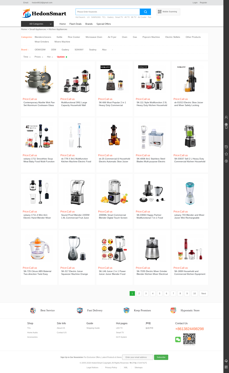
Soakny (92, 49)
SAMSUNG (96, 17)
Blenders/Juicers (43, 37)
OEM (53, 49)
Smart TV (119, 17)
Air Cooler (142, 17)
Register (203, 3)
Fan (149, 17)
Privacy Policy (111, 367)
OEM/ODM (40, 49)
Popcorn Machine (151, 37)
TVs (29, 328)
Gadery (110, 17)
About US (61, 328)
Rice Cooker (74, 37)
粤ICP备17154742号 (138, 363)
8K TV (133, 17)
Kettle (59, 37)
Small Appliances (37, 29)
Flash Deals (75, 24)
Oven (124, 37)
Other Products (193, 37)
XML (126, 367)
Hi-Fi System (121, 337)
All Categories (36, 24)
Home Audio (32, 333)
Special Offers (103, 24)
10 (194, 293)
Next (203, 293)
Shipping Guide (93, 328)
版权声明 (149, 328)
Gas (135, 37)
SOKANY (79, 49)
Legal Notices (92, 367)
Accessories (32, 337)
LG (88, 17)
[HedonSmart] (48, 13)
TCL (104, 17)
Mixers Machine (62, 41)
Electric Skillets (172, 37)
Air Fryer (112, 37)
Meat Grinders (42, 41)
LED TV (119, 328)
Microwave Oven (94, 37)
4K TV (127, 17)
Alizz (104, 49)
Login (195, 3)
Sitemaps (139, 367)
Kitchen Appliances (58, 29)
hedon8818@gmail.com (42, 3)
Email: (26, 3)
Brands (89, 24)
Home (63, 24)
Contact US (62, 333)
